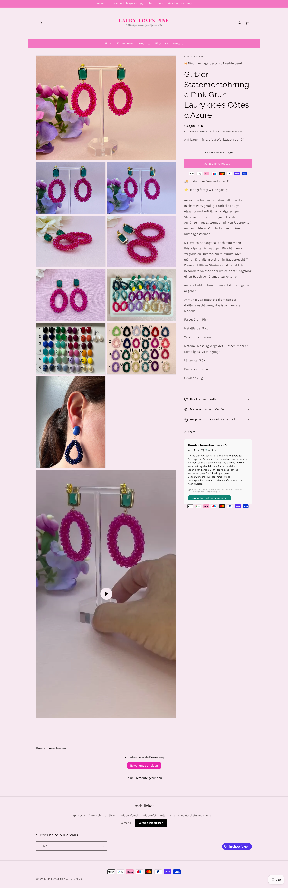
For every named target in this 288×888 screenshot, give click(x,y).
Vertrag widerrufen (151, 823)
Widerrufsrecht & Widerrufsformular (143, 815)
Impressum (78, 815)
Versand (204, 131)
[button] (40, 23)
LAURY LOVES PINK (53, 879)
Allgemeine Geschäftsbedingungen (192, 815)
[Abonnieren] (102, 846)
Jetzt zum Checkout (218, 163)
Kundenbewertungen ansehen (209, 497)
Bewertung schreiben (144, 765)
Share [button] (191, 432)
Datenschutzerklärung (103, 815)
